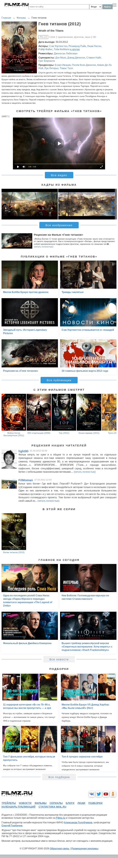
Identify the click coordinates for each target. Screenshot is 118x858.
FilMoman (25, 480)
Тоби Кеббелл (61, 49)
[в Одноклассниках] (113, 794)
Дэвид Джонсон (76, 57)
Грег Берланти (46, 61)
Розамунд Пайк (77, 46)
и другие (75, 49)
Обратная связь (59, 848)
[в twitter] (99, 794)
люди (81, 803)
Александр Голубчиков (78, 822)
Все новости (59, 659)
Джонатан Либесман (65, 53)
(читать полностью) (43, 246)
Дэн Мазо (60, 57)
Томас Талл (66, 68)
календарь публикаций (18, 807)
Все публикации (59, 380)
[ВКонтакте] (91, 794)
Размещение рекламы (84, 848)
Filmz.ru (60, 818)
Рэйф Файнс (45, 49)
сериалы (56, 803)
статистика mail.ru (52, 807)
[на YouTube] (106, 794)
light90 (23, 451)
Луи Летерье (51, 68)
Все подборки (59, 777)
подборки (95, 803)
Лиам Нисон (94, 46)
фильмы (41, 803)
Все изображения (59, 225)
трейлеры (9, 803)
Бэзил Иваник (63, 65)
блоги (70, 803)
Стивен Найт (93, 57)
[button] (112, 204)
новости (25, 803)
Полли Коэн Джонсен (84, 65)
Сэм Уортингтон (58, 46)
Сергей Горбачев (12, 825)
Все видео (59, 175)
